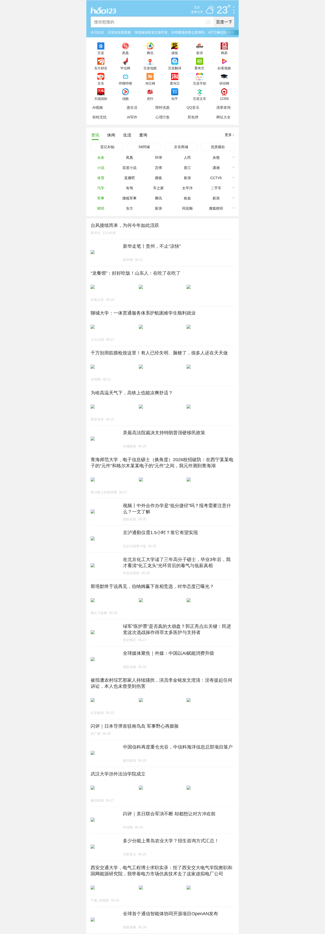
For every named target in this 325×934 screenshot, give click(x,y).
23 (222, 10)
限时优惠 (162, 107)
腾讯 (150, 53)
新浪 (199, 53)
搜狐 (174, 53)
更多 (228, 135)
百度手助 (199, 83)
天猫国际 (100, 98)
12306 (224, 98)
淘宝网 (150, 83)
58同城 (144, 147)
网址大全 (223, 117)
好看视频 (224, 68)
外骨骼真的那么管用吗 (187, 32)
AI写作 (132, 117)
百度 (101, 53)
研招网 (224, 83)
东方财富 (100, 68)
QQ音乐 (193, 107)
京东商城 (181, 147)
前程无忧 (99, 117)
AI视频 (97, 107)
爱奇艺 (199, 68)
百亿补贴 (107, 147)
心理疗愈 (162, 117)
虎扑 (150, 98)
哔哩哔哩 (125, 83)
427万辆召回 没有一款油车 (228, 32)
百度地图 (150, 68)
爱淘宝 (175, 83)
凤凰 (125, 53)
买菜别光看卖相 (119, 32)
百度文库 (199, 98)
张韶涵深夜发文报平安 (151, 32)
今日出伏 (97, 32)
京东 (101, 83)
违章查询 (223, 107)
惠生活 (132, 107)
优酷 (125, 98)
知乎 (174, 98)
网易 (224, 53)
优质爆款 (218, 147)
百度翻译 (174, 68)
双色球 (193, 117)
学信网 (125, 68)
